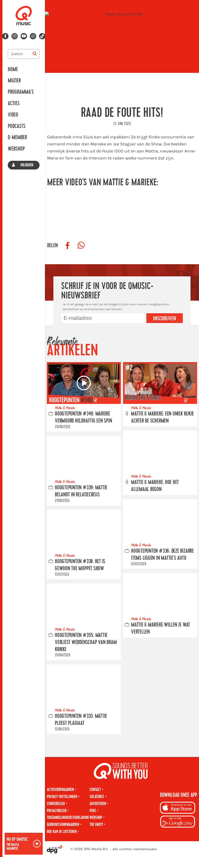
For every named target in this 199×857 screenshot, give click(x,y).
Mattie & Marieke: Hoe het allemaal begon (155, 486)
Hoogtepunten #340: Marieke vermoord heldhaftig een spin (83, 417)
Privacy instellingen (62, 796)
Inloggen (26, 165)
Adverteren (98, 803)
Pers (93, 811)
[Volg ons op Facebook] (5, 36)
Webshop (16, 149)
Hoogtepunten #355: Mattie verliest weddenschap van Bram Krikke (85, 642)
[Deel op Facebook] (67, 245)
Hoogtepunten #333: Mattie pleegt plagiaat (81, 720)
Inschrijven (164, 318)
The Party (96, 824)
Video (13, 115)
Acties (14, 103)
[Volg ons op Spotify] (33, 36)
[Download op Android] (177, 822)
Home (13, 69)
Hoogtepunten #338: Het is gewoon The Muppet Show (80, 565)
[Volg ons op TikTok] (42, 36)
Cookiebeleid (56, 803)
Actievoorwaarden (60, 789)
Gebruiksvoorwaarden (63, 824)
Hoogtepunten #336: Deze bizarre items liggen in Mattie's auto (162, 554)
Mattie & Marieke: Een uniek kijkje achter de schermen (162, 417)
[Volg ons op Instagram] (14, 36)
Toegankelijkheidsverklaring (68, 817)
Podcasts (16, 126)
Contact (95, 789)
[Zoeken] (35, 54)
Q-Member (17, 137)
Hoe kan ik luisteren (61, 831)
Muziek (14, 80)
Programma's (21, 92)
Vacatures (97, 796)
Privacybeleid (56, 811)
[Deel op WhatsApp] (81, 245)
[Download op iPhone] (177, 808)
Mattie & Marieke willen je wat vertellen (160, 628)
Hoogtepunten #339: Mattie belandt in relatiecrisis (81, 491)
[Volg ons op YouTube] (24, 36)
